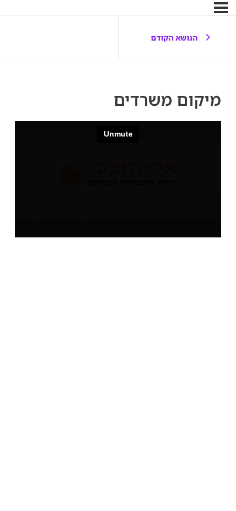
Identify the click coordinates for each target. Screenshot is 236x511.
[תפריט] (221, 7)
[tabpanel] (118, 179)
